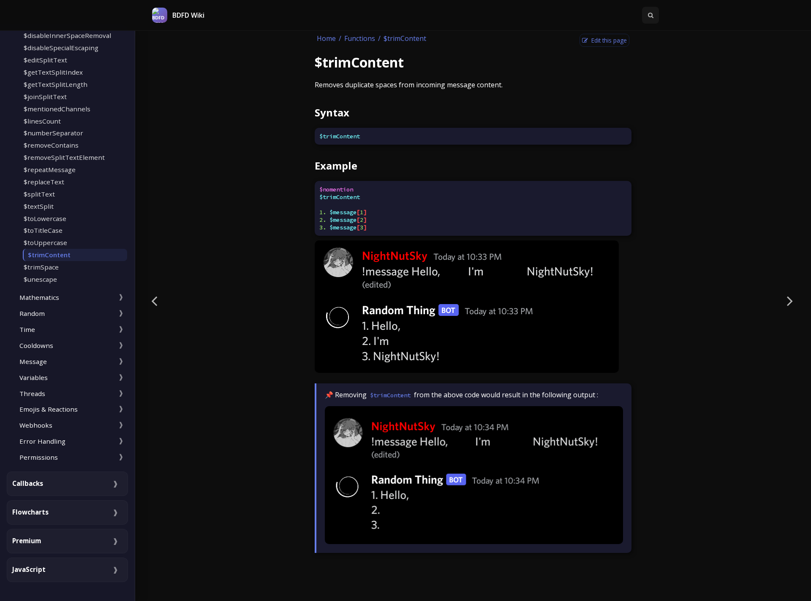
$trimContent (49, 255)
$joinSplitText (45, 96)
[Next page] (790, 300)
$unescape (40, 279)
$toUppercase (45, 242)
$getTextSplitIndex (53, 72)
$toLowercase (45, 218)
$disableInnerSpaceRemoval (67, 35)
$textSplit (39, 206)
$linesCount (42, 121)
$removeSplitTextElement (64, 157)
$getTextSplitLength (55, 84)
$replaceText (44, 182)
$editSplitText (45, 60)
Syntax (332, 112)
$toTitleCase (43, 230)
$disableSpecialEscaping (61, 47)
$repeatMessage (50, 169)
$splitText (39, 194)
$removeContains (51, 145)
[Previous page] (154, 300)
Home (326, 38)
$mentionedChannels (57, 109)
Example (336, 165)
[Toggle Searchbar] (650, 15)
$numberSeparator (53, 133)
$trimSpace (41, 267)
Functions (359, 38)
